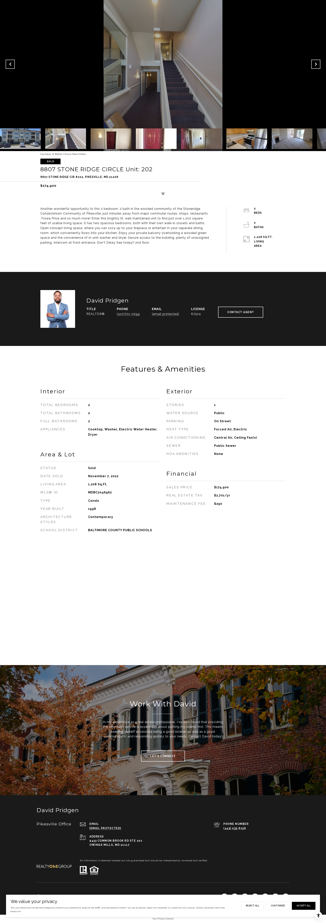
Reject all (252, 905)
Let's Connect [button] (163, 756)
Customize (278, 905)
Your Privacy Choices (163, 918)
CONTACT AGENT (240, 312)
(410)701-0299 (128, 314)
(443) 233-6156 (234, 828)
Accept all (304, 905)
